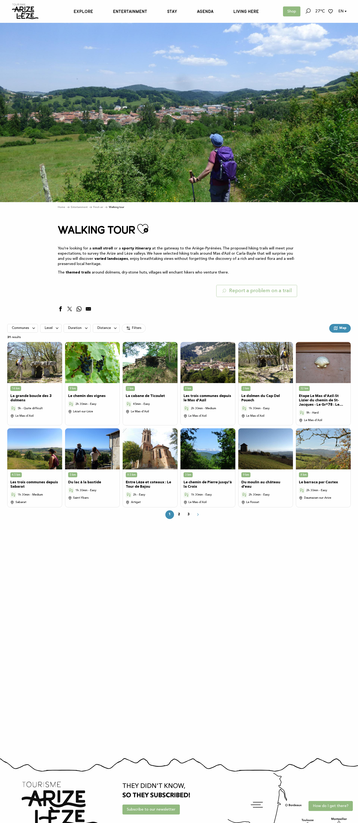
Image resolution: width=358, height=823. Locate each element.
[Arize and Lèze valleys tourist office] (21, 11)
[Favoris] (331, 11)
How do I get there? (330, 806)
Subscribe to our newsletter (151, 809)
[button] (307, 11)
